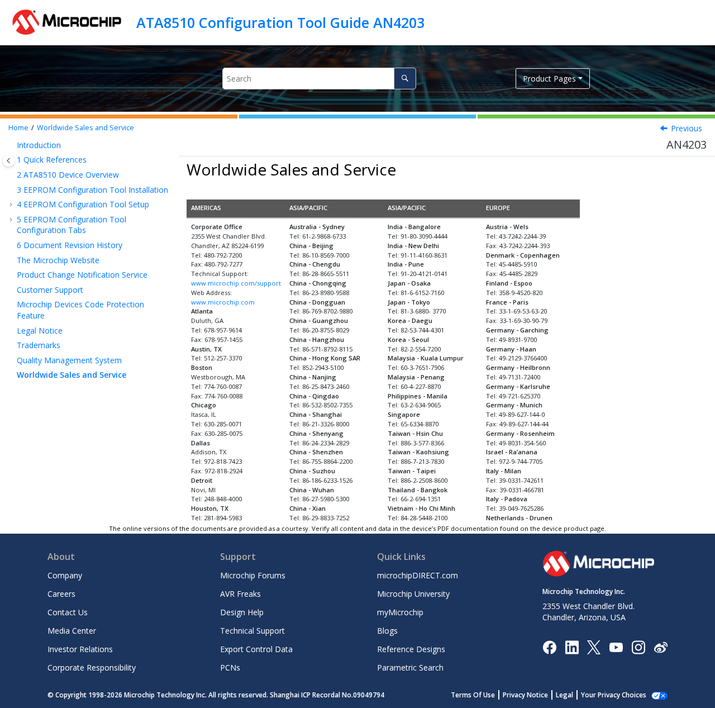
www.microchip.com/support (236, 283)
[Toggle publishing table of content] (9, 161)
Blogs (387, 630)
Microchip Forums (252, 575)
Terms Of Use (473, 695)
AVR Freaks (240, 593)
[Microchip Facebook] (549, 646)
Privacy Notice (525, 695)
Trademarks (38, 345)
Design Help (242, 612)
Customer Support (50, 289)
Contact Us (67, 612)
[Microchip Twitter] (593, 646)
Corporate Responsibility (91, 667)
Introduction (39, 145)
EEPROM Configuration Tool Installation (92, 189)
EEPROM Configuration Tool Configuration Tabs (71, 225)
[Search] (405, 78)
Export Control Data (256, 649)
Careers (61, 593)
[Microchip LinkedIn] (572, 646)
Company (64, 575)
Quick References (52, 159)
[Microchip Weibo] (661, 647)
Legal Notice (40, 330)
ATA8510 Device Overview (68, 174)
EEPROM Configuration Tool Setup (83, 204)
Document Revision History (69, 245)
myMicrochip (400, 612)
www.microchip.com (223, 302)
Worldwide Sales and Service (85, 127)
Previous (686, 128)
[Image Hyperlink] (616, 647)
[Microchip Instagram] (638, 646)
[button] (12, 145)
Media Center (71, 630)
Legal (564, 695)
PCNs (230, 667)
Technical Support (252, 630)
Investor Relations (80, 649)
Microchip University (413, 593)
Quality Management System (69, 360)
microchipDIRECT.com (417, 575)
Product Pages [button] (549, 78)
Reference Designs (411, 649)
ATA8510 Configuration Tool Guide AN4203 (280, 22)
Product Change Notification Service (82, 274)
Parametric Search (410, 667)
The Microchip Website (58, 260)
